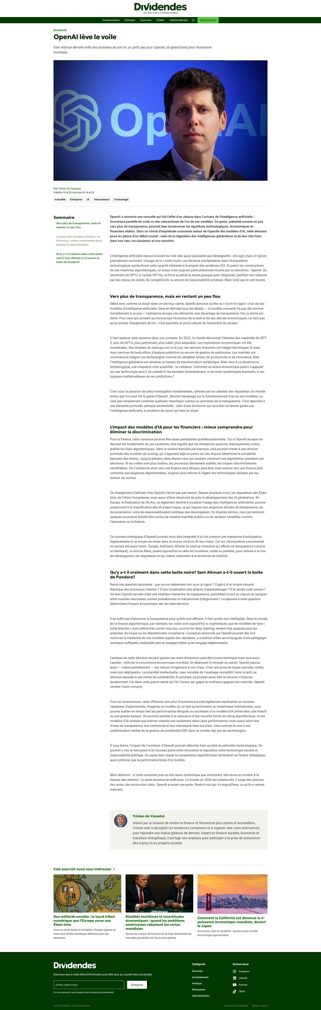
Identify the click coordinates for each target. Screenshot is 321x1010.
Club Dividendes (179, 20)
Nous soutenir (208, 20)
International (101, 199)
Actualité (60, 199)
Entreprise (76, 199)
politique (130, 20)
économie (145, 20)
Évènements (198, 989)
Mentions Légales (260, 1006)
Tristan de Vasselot (69, 188)
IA (88, 199)
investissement (111, 20)
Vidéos (160, 20)
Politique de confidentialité (236, 1006)
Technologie (121, 199)
